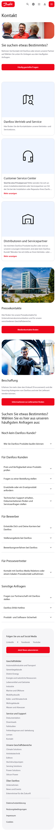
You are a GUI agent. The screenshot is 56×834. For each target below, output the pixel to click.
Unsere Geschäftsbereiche (19, 745)
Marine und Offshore (15, 690)
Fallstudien (11, 726)
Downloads (11, 722)
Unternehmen (12, 785)
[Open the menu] (51, 4)
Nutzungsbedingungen (16, 809)
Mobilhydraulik (13, 694)
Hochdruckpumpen (14, 762)
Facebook (25, 642)
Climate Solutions (13, 749)
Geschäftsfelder (13, 661)
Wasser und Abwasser (15, 707)
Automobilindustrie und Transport (21, 665)
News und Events (13, 789)
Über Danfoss (12, 780)
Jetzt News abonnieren (28, 650)
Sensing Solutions (14, 766)
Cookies (9, 821)
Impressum (11, 815)
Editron (9, 757)
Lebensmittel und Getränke (18, 682)
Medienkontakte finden (28, 329)
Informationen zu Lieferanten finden (28, 402)
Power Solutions (13, 770)
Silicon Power (12, 774)
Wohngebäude (12, 703)
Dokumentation (13, 717)
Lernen (9, 734)
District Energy (12, 673)
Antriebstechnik (13, 753)
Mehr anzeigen (10, 193)
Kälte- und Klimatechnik (16, 699)
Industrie (10, 686)
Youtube (36, 642)
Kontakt (9, 738)
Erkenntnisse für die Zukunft (18, 793)
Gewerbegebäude (14, 669)
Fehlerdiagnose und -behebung (20, 730)
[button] (39, 4)
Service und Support (16, 713)
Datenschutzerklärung (16, 803)
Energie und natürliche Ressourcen (21, 678)
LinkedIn (10, 642)
